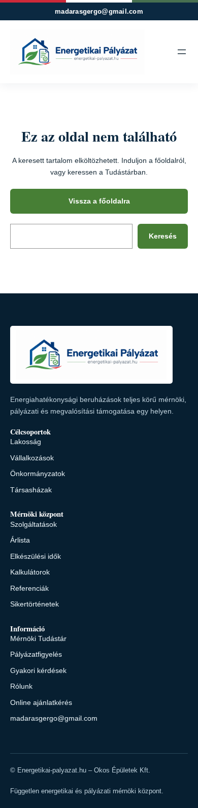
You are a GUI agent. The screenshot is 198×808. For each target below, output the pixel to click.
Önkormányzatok (37, 473)
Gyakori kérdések (38, 670)
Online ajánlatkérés (41, 702)
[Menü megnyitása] (182, 52)
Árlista (20, 540)
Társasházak (31, 490)
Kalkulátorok (30, 572)
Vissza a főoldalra (99, 201)
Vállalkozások (32, 458)
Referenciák (29, 588)
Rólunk (21, 686)
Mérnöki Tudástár (38, 638)
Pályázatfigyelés (36, 654)
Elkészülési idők (35, 556)
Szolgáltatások (33, 524)
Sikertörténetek (34, 604)
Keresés (163, 236)
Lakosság (25, 441)
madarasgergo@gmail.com (99, 11)
